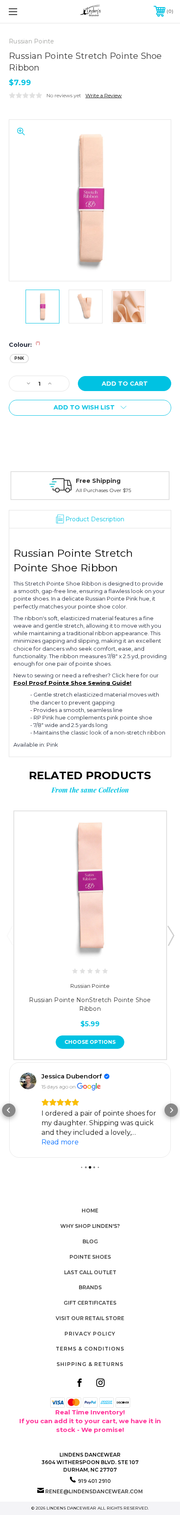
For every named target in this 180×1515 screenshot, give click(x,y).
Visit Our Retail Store (90, 1318)
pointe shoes (90, 1257)
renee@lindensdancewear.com (94, 1491)
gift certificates (90, 1303)
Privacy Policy (90, 1334)
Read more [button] (60, 1142)
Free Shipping (98, 481)
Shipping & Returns (90, 1364)
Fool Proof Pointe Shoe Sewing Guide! (72, 682)
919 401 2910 (94, 1481)
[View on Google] (28, 1081)
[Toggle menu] (25, 11)
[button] (8, 1110)
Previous (9, 935)
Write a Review (103, 95)
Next (170, 935)
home (90, 1210)
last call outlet (90, 1272)
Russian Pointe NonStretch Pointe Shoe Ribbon (90, 1004)
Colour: (24, 344)
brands (90, 1287)
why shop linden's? (90, 1226)
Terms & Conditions (90, 1349)
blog (90, 1241)
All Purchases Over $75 (103, 490)
